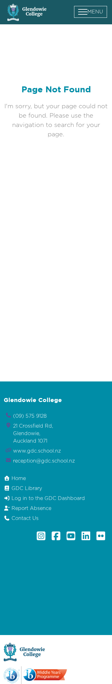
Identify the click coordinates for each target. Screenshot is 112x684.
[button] (90, 12)
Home (18, 478)
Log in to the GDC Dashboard (47, 498)
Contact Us (24, 518)
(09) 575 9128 (30, 416)
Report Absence (30, 508)
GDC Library (26, 488)
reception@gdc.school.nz (44, 460)
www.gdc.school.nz (37, 451)
